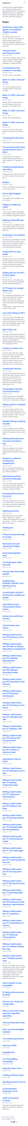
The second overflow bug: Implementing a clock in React (13, 149)
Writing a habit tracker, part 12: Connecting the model (12, 838)
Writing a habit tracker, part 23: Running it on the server (13, 705)
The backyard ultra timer (13, 138)
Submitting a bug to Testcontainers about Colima (11, 606)
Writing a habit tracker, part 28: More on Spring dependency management (13, 646)
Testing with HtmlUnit (11, 368)
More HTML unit (9, 330)
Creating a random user (12, 348)
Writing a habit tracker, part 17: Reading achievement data (12, 782)
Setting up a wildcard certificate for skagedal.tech (11, 460)
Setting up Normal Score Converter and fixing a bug (13, 441)
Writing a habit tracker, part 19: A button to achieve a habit (12, 749)
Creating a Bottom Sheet (13, 1075)
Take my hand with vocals (13, 1022)
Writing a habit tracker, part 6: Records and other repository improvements (13, 902)
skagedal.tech (7, 3)
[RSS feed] (16, 1122)
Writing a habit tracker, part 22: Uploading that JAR (12, 717)
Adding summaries (10, 511)
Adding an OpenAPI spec (13, 220)
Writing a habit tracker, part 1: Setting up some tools (12, 958)
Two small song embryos (13, 1039)
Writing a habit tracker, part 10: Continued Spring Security (13, 859)
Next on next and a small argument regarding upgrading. (13, 1013)
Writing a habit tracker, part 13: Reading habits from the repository (12, 827)
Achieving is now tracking (13, 235)
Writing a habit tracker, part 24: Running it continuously (12, 693)
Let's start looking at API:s (13, 313)
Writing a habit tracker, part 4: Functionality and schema (12, 923)
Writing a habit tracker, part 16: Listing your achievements (12, 794)
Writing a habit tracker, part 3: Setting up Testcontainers (12, 934)
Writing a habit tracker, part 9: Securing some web (12, 871)
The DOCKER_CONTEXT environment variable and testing (13, 595)
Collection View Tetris (11, 1068)
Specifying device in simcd (13, 1082)
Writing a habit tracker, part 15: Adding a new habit (12, 806)
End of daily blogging (11, 193)
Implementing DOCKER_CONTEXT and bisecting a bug (12, 583)
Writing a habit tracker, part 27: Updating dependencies (12, 658)
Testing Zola (7, 527)
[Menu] (24, 2)
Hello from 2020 (9, 1045)
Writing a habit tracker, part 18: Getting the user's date (13, 770)
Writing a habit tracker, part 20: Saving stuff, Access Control (12, 738)
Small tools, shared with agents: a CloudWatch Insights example (12, 29)
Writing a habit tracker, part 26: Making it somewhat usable (12, 670)
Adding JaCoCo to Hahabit (13, 404)
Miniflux (5, 182)
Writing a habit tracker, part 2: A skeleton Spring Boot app (13, 946)
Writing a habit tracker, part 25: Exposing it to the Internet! (13, 681)
